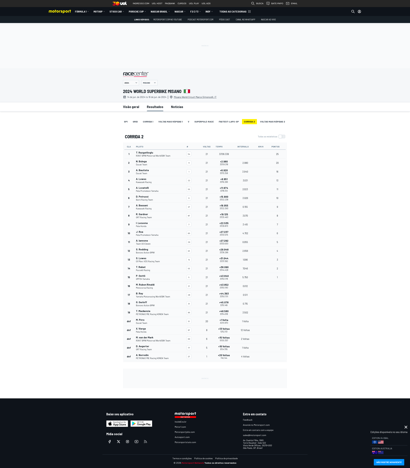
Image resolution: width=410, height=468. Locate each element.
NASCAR (179, 11)
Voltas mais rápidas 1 (170, 121)
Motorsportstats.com (185, 442)
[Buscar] (353, 11)
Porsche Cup (136, 11)
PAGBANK (170, 3)
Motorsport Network (193, 462)
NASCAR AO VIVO (268, 19)
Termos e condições (182, 458)
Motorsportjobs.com (185, 432)
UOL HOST (157, 3)
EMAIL (294, 3)
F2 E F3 (194, 11)
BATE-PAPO (277, 3)
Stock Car (116, 11)
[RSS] (145, 441)
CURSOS (182, 3)
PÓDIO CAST (224, 19)
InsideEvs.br (180, 421)
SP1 (126, 121)
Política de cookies (203, 458)
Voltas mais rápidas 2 (272, 121)
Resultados (155, 107)
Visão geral (131, 107)
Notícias (177, 107)
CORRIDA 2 (249, 121)
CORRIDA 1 (148, 121)
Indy (207, 11)
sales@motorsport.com (254, 435)
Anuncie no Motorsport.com (256, 425)
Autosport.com (182, 437)
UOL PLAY (194, 3)
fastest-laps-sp (229, 121)
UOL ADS (206, 3)
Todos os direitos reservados (220, 462)
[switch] (271, 136)
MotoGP (98, 11)
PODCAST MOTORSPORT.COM (200, 19)
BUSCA (259, 3)
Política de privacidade (226, 458)
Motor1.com (180, 426)
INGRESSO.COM (141, 3)
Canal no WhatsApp (245, 19)
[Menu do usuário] (359, 11)
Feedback (247, 419)
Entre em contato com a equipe (258, 430)
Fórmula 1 (80, 11)
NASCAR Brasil (159, 11)
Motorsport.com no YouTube (167, 19)
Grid (135, 121)
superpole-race (204, 121)
